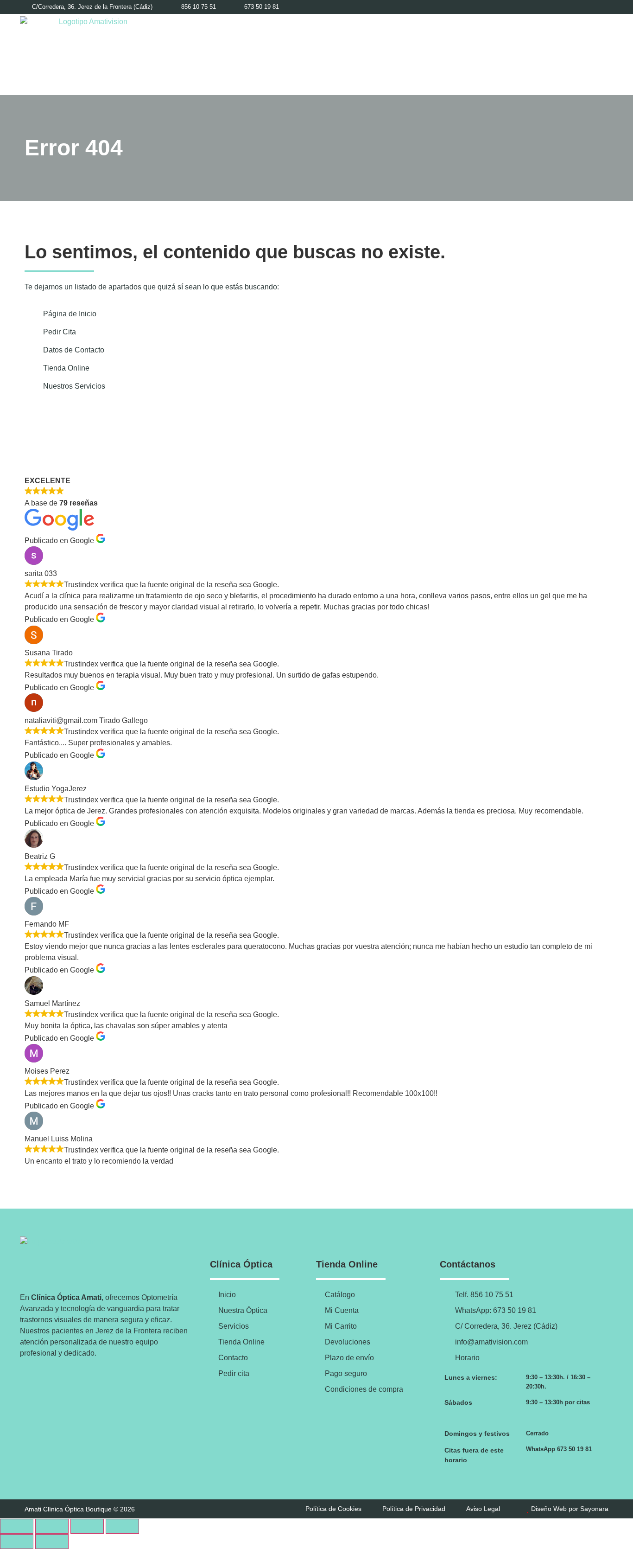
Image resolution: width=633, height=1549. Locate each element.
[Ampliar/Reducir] (16, 1526)
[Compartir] (87, 1526)
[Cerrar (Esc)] (122, 1526)
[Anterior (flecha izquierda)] (16, 1541)
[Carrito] (580, 54)
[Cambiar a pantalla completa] (52, 1526)
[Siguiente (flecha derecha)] (52, 1541)
